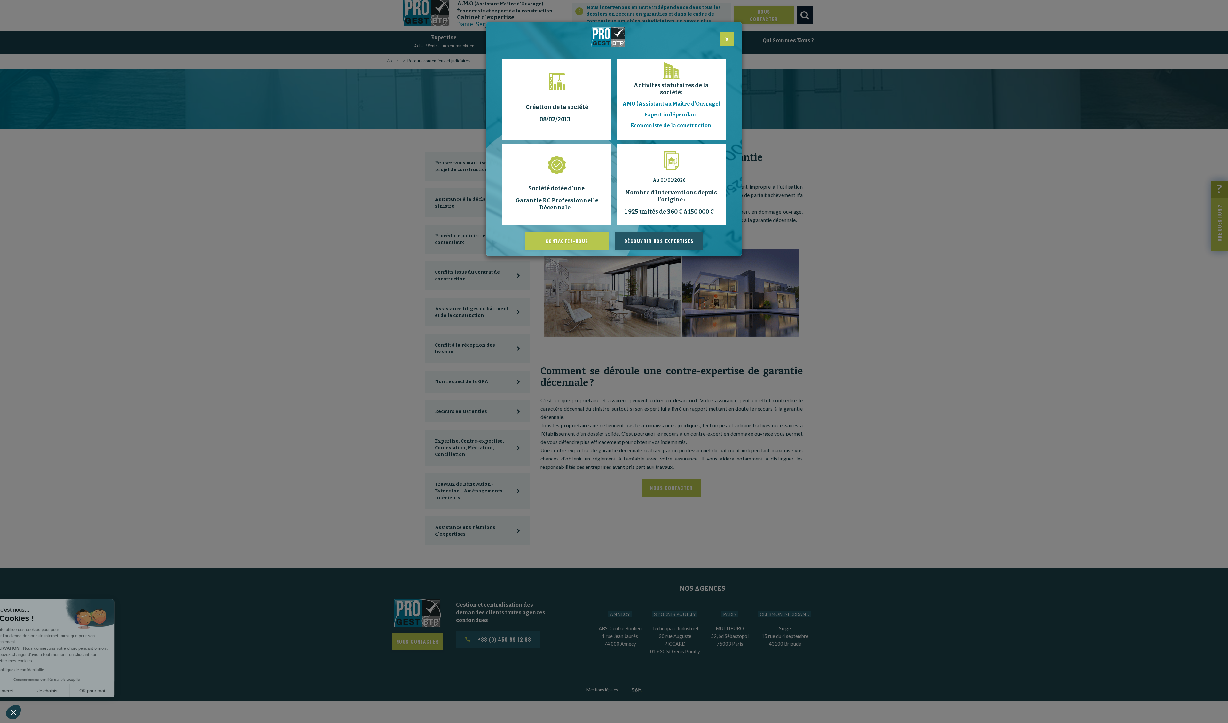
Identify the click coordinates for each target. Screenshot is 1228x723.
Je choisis (73, 690)
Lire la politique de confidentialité (41, 670)
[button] (13, 712)
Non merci (28, 690)
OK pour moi (118, 690)
